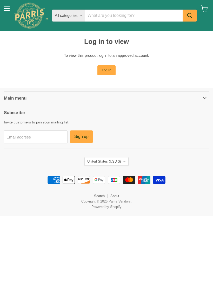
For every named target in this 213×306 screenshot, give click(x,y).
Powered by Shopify (106, 207)
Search (99, 196)
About (114, 196)
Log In (106, 70)
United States (104, 161)
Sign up (81, 136)
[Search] (190, 16)
